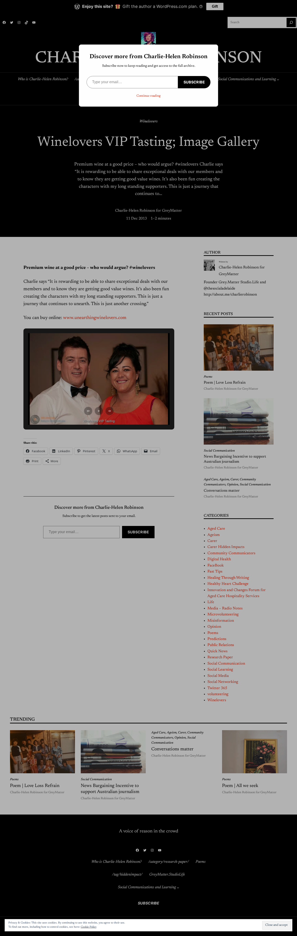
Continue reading (148, 96)
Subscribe (194, 82)
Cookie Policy (89, 927)
